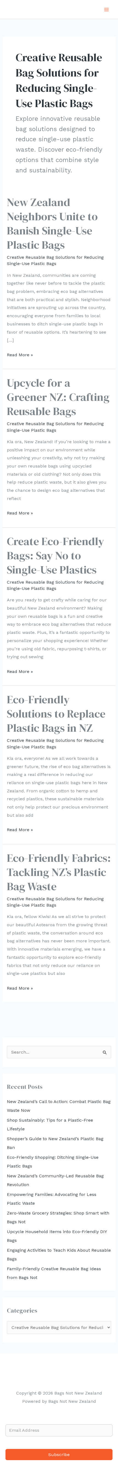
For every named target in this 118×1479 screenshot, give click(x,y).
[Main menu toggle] (106, 10)
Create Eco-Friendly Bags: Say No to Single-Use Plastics (55, 555)
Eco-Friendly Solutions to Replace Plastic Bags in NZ (56, 713)
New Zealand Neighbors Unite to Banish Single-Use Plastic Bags (52, 223)
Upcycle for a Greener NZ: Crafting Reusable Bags (58, 397)
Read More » (20, 355)
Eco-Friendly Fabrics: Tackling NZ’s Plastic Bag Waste (59, 872)
